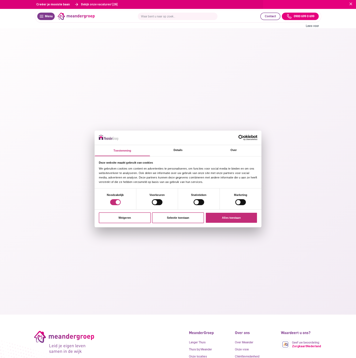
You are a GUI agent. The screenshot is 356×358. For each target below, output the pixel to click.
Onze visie (242, 349)
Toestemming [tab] (122, 150)
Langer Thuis (197, 342)
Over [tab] (233, 150)
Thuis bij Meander (200, 349)
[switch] (157, 202)
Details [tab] (178, 150)
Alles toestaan (231, 217)
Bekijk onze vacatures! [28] (99, 4)
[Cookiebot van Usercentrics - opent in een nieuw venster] (241, 137)
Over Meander (244, 342)
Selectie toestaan (178, 217)
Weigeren (124, 217)
